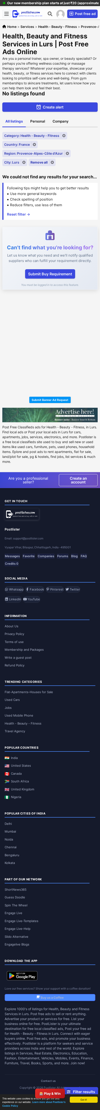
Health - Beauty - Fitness (23, 723)
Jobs (8, 708)
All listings (14, 121)
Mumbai (10, 831)
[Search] (50, 14)
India (14, 758)
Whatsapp (15, 589)
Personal (37, 121)
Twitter (74, 589)
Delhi (8, 824)
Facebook (36, 589)
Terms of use (14, 642)
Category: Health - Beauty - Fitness (31, 136)
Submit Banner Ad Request (50, 400)
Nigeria (16, 797)
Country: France (17, 144)
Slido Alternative (16, 936)
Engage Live (13, 913)
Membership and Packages (24, 649)
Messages (12, 556)
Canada (16, 773)
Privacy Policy (14, 634)
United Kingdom (22, 789)
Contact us (48, 1081)
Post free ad (85, 13)
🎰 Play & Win (50, 1093)
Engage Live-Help (17, 929)
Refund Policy (14, 665)
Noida (9, 839)
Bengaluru (12, 855)
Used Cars (12, 700)
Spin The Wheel (16, 905)
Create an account (78, 480)
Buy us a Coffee (52, 997)
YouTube (33, 599)
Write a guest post (18, 657)
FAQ (84, 556)
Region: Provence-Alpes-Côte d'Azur (33, 153)
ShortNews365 (16, 889)
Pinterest (56, 589)
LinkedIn (14, 599)
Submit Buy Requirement (50, 274)
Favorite (29, 556)
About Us (11, 626)
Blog (74, 556)
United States (21, 765)
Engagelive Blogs (17, 944)
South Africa (20, 781)
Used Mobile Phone (19, 715)
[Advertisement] (50, 344)
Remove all (39, 162)
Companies (46, 556)
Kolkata (10, 863)
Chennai (11, 847)
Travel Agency (15, 731)
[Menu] (6, 14)
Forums (62, 556)
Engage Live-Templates (21, 921)
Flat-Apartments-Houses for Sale (29, 692)
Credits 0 (11, 563)
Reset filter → (18, 214)
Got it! (83, 1099)
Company (61, 121)
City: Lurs (11, 162)
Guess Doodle (15, 897)
